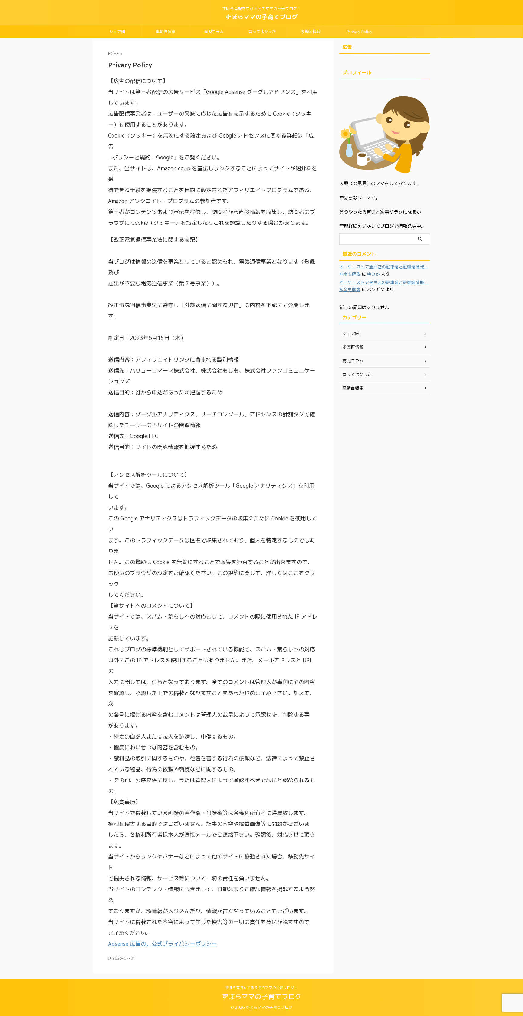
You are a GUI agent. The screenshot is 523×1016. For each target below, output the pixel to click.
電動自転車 (165, 31)
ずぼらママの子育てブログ (261, 16)
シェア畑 (117, 31)
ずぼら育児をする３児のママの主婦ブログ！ (261, 987)
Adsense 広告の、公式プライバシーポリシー (162, 944)
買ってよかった (262, 31)
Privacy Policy (359, 31)
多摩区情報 (311, 31)
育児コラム (214, 31)
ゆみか (373, 274)
